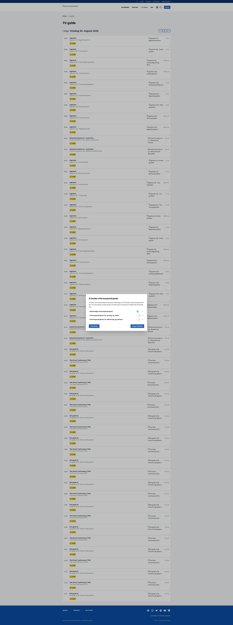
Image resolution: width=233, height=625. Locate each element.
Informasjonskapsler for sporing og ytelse (104, 315)
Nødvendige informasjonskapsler (101, 311)
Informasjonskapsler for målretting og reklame (106, 319)
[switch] (138, 311)
